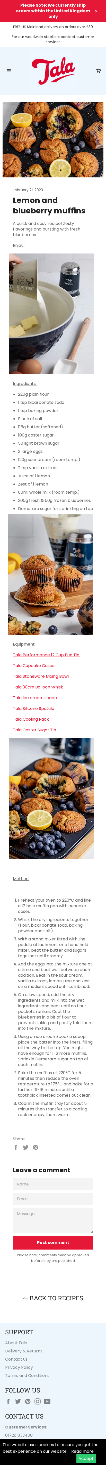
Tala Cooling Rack (31, 719)
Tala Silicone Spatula (33, 708)
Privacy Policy (19, 1367)
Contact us (16, 1359)
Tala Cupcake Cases (34, 666)
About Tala (16, 1343)
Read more (82, 1451)
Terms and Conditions (27, 1375)
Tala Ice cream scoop (35, 698)
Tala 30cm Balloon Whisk (38, 687)
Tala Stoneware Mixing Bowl (41, 676)
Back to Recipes (55, 1298)
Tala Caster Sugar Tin (34, 730)
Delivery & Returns (23, 1351)
